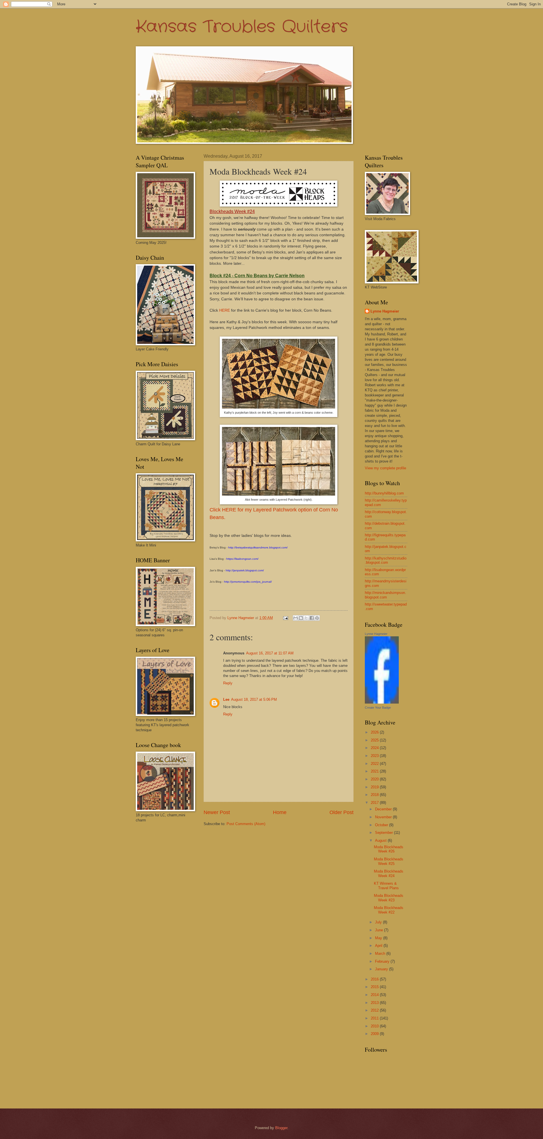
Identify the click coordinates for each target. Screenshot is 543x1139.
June (379, 930)
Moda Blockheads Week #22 (388, 910)
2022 (375, 763)
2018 (375, 795)
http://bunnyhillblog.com (384, 493)
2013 (375, 1003)
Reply (227, 683)
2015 (375, 987)
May (379, 938)
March (380, 953)
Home (279, 812)
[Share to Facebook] (311, 618)
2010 (375, 1026)
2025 (375, 740)
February (383, 961)
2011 (375, 1018)
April (379, 945)
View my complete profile (385, 468)
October (382, 825)
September (384, 832)
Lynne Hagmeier (384, 311)
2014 (375, 995)
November (384, 817)
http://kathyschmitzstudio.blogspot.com (385, 560)
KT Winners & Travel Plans (386, 885)
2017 (375, 802)
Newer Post (217, 812)
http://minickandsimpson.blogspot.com (385, 595)
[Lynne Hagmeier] (382, 702)
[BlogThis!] (301, 618)
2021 (375, 771)
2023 (375, 756)
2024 (375, 748)
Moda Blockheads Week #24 (388, 873)
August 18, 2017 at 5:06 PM (254, 699)
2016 (375, 979)
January (382, 969)
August (381, 840)
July (379, 922)
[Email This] (295, 618)
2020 (375, 779)
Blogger (281, 1128)
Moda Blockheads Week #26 (388, 849)
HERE (224, 310)
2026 (375, 732)
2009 (375, 1034)
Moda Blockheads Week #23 (388, 897)
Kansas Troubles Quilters (242, 27)
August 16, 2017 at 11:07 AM (270, 653)
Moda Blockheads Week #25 (388, 861)
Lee (226, 699)
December (384, 809)
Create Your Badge (378, 707)
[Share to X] (306, 618)
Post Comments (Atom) (246, 824)
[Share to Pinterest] (317, 618)
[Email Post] (285, 618)
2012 (375, 1010)
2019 (375, 787)
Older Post (341, 812)
